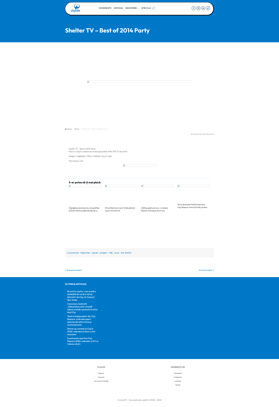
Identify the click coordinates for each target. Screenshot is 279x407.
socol (116, 252)
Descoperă (131, 8)
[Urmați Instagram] (198, 8)
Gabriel (195, 134)
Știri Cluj (146, 8)
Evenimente (105, 8)
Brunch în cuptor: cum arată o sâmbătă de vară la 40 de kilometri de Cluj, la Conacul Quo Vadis (81, 295)
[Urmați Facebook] (194, 8)
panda (95, 252)
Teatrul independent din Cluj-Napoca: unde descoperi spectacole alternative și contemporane (81, 320)
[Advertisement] (139, 58)
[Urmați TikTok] (208, 8)
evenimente (73, 252)
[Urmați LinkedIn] (203, 8)
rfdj (110, 252)
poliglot (103, 252)
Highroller (85, 252)
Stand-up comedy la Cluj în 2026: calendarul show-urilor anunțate (81, 331)
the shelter (126, 252)
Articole (118, 8)
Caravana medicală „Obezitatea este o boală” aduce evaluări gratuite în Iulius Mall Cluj (82, 308)
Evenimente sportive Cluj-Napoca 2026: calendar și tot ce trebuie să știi (82, 341)
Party (212, 134)
